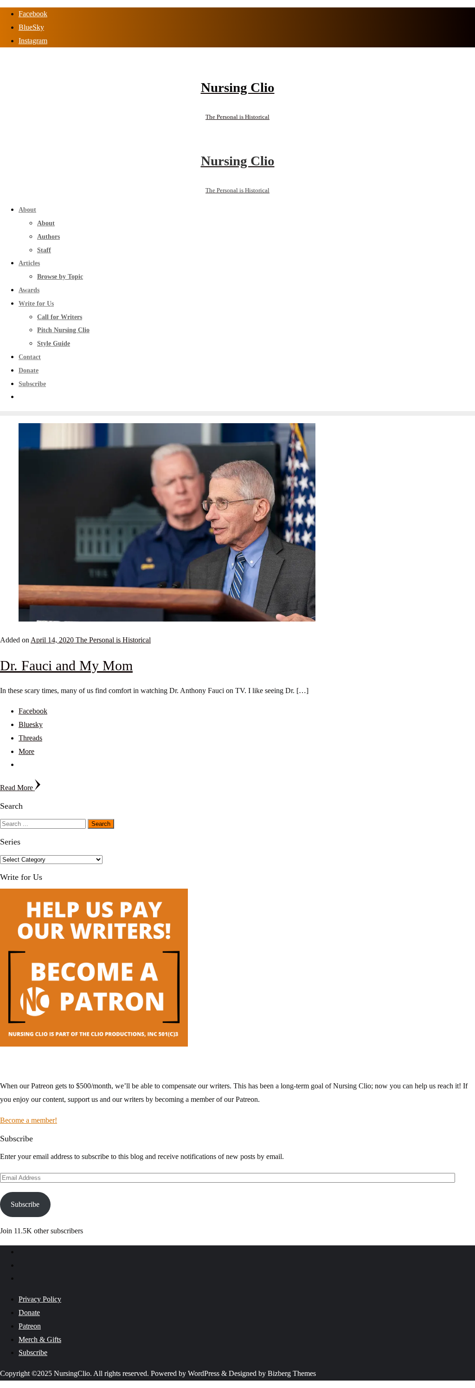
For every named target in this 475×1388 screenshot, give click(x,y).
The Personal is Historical (113, 640)
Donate (29, 1312)
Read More (17, 788)
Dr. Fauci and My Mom (66, 665)
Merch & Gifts (40, 1339)
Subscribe (25, 1204)
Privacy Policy (40, 1299)
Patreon (30, 1326)
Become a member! (28, 1120)
